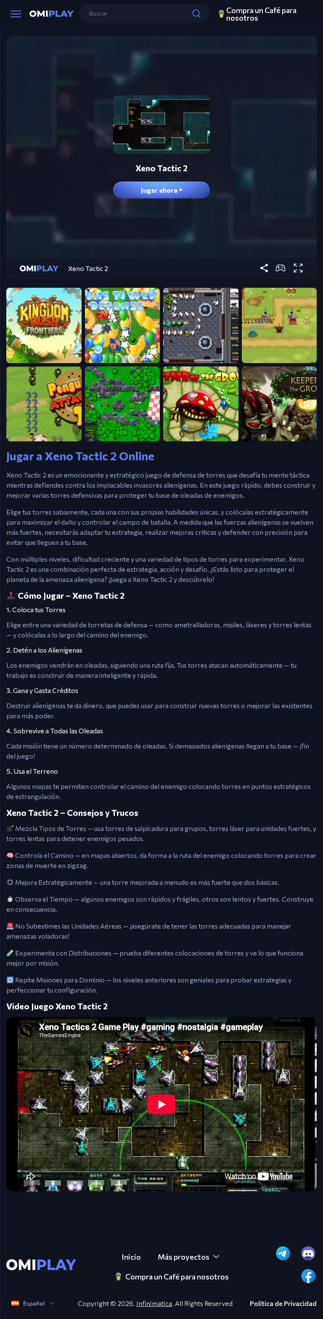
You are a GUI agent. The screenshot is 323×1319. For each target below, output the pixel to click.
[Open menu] (16, 14)
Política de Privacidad (283, 1303)
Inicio (131, 1256)
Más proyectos (183, 1256)
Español (34, 1303)
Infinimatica (154, 1303)
